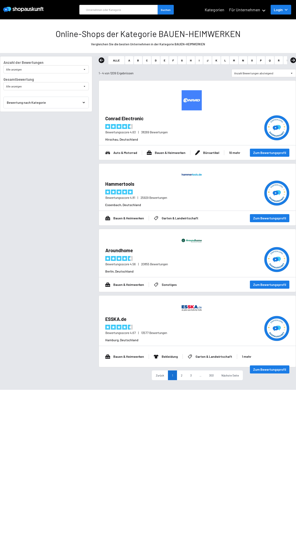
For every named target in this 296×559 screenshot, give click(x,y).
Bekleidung (170, 356)
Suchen (166, 9)
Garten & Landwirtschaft (180, 218)
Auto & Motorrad (125, 153)
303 (211, 375)
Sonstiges (169, 284)
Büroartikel (211, 153)
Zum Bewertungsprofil (269, 153)
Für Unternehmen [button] (244, 9)
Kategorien (214, 9)
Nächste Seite (230, 375)
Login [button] (278, 9)
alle (116, 60)
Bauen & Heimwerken (170, 153)
